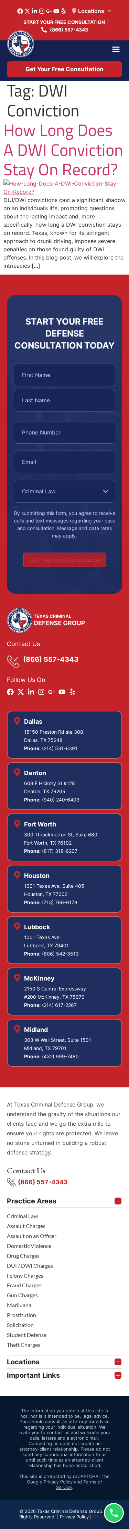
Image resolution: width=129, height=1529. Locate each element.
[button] (116, 49)
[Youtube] (56, 11)
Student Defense (26, 1334)
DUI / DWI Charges (30, 1265)
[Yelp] (63, 11)
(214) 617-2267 (59, 1005)
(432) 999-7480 (60, 1056)
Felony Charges (25, 1275)
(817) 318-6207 (59, 851)
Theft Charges (23, 1344)
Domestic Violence (29, 1245)
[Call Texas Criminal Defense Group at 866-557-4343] (114, 1513)
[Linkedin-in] (34, 11)
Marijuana (19, 1305)
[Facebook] (20, 11)
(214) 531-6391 (59, 748)
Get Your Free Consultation (64, 559)
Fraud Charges (24, 1285)
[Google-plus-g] (49, 11)
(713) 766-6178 (59, 902)
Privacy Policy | (76, 1516)
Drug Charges (23, 1255)
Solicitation (20, 1325)
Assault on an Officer (31, 1236)
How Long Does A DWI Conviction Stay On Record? (63, 149)
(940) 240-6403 (60, 800)
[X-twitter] (27, 11)
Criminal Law (22, 1216)
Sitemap (101, 1516)
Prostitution (21, 1315)
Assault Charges (26, 1226)
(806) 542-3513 (60, 954)
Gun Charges (22, 1295)
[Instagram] (42, 11)
